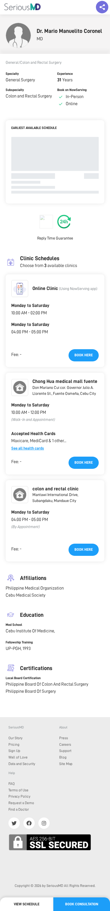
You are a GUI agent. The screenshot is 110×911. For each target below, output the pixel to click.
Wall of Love (18, 757)
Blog (63, 757)
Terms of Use (18, 790)
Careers (65, 744)
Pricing (13, 744)
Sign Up (14, 751)
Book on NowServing (72, 90)
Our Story (15, 738)
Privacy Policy (19, 796)
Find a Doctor (18, 809)
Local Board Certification (23, 678)
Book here (83, 355)
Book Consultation (81, 904)
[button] (19, 288)
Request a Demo (21, 803)
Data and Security (21, 764)
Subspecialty (15, 90)
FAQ (11, 783)
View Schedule (26, 904)
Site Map (65, 764)
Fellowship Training (19, 642)
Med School (14, 624)
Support (65, 751)
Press (63, 738)
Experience (65, 73)
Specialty (12, 73)
